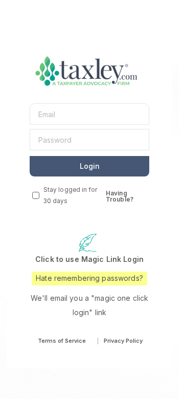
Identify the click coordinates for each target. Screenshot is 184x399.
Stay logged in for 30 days (70, 195)
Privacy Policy (123, 340)
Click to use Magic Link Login (89, 259)
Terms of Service (62, 340)
